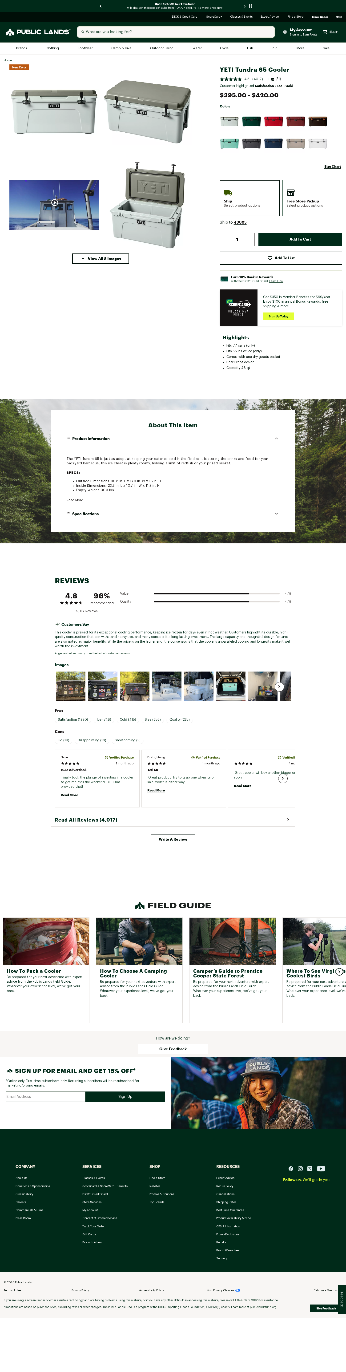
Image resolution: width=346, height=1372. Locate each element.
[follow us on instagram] (302, 1168)
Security (221, 1258)
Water (197, 49)
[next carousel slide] (245, 6)
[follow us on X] (311, 1168)
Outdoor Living (162, 49)
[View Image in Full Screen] (54, 112)
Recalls (221, 1242)
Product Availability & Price (233, 1218)
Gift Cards (89, 1234)
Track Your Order (93, 1226)
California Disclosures (328, 1290)
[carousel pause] (250, 6)
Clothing (53, 49)
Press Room (23, 1218)
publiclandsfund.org (263, 1307)
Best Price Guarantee (230, 1210)
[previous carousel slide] (101, 6)
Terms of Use (12, 1290)
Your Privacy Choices (220, 1290)
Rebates (154, 1186)
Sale (326, 49)
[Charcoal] (251, 143)
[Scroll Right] (279, 687)
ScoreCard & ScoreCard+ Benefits (105, 1186)
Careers (21, 1202)
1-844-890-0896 (247, 1300)
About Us (21, 1178)
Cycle (224, 49)
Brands (22, 49)
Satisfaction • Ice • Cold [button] (274, 86)
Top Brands (156, 1202)
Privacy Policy (80, 1290)
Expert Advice (270, 17)
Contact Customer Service (99, 1218)
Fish (250, 49)
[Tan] (296, 143)
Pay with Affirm (92, 1242)
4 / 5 (288, 593)
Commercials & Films (29, 1210)
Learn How (276, 281)
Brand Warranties (227, 1250)
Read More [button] (75, 500)
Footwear (85, 49)
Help (339, 17)
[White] (318, 143)
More (301, 49)
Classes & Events (241, 17)
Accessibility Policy (151, 1290)
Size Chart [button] (332, 166)
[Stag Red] (296, 121)
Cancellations (225, 1194)
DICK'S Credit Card (185, 17)
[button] (100, 258)
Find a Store (296, 17)
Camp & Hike (121, 49)
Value (124, 593)
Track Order (320, 17)
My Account (90, 1210)
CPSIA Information (228, 1226)
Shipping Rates (226, 1202)
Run (275, 49)
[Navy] (273, 143)
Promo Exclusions (227, 1234)
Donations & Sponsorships (33, 1186)
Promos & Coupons (161, 1194)
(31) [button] (278, 79)
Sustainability (24, 1194)
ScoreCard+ (214, 17)
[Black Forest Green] (251, 121)
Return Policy (224, 1186)
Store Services (91, 1202)
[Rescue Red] (273, 121)
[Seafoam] (229, 143)
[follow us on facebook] (293, 1168)
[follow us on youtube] (321, 1168)
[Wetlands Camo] (318, 121)
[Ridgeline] (229, 121)
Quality (125, 601)
